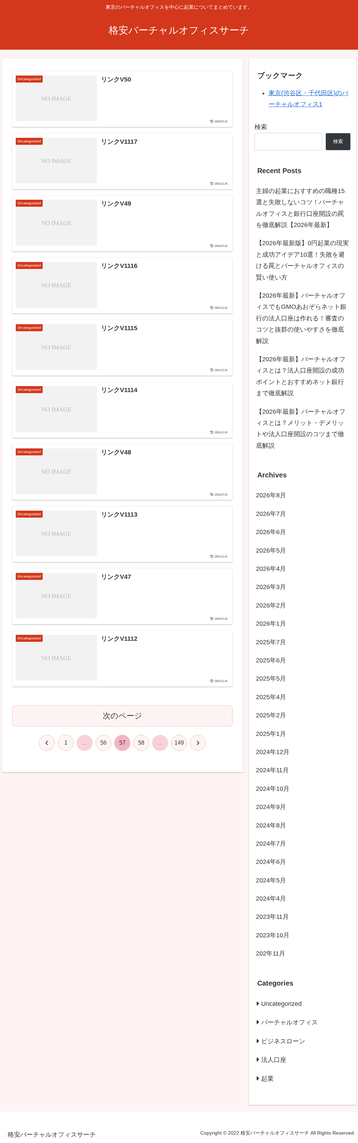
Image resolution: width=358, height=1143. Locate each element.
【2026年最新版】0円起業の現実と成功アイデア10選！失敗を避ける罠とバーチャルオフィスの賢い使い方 (302, 260)
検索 (261, 126)
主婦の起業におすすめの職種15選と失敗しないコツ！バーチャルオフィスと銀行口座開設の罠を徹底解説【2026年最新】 (300, 207)
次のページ (122, 715)
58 (141, 743)
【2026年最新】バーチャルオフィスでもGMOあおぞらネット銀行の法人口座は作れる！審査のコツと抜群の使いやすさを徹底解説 (301, 318)
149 (179, 743)
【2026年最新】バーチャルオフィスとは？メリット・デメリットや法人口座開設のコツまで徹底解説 (300, 428)
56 (103, 743)
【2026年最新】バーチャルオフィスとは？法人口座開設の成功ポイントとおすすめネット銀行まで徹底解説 (300, 376)
